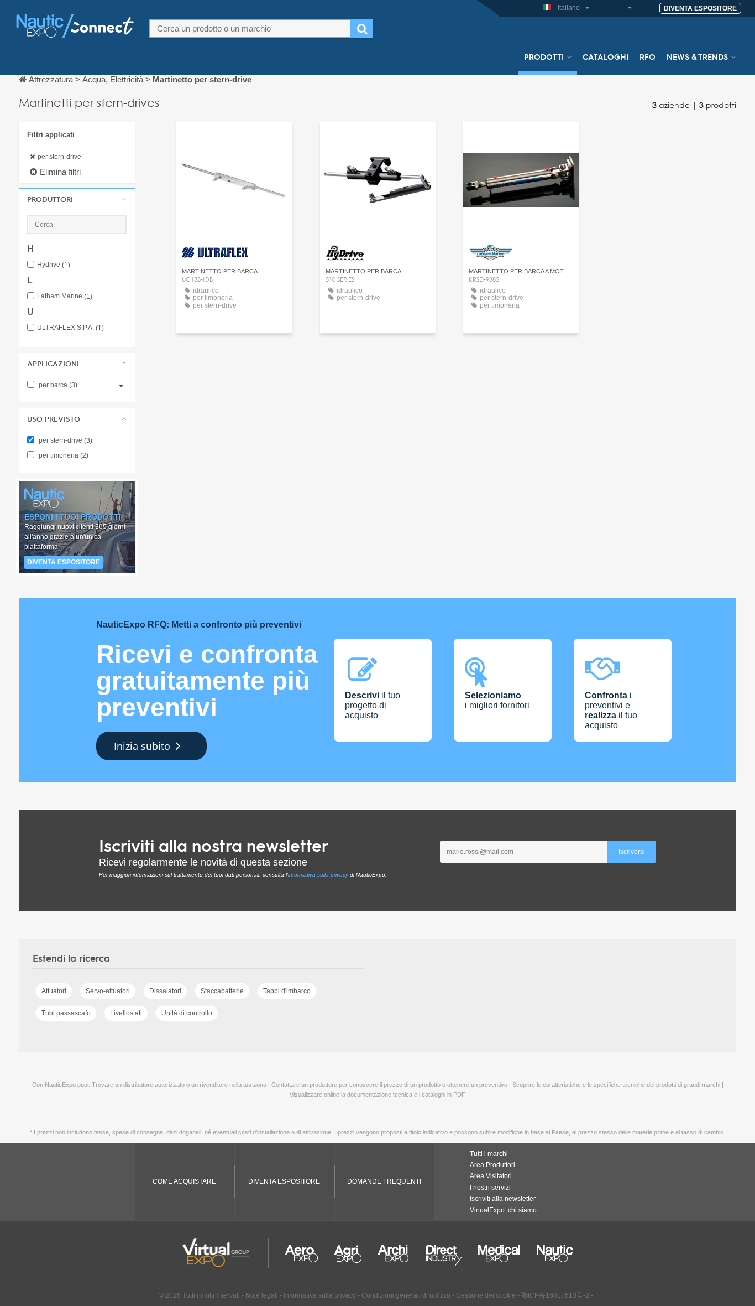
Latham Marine (64, 296)
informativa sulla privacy (318, 875)
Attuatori (53, 991)
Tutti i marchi (489, 1154)
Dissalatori (165, 991)
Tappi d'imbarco (287, 991)
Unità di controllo (186, 1013)
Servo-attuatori (108, 991)
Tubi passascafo (66, 1013)
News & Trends (697, 56)
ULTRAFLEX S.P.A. (70, 328)
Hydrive (53, 265)
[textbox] (250, 28)
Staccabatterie (222, 991)
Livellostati (126, 1013)
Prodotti (544, 56)
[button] (77, 199)
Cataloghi (605, 56)
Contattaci (234, 140)
